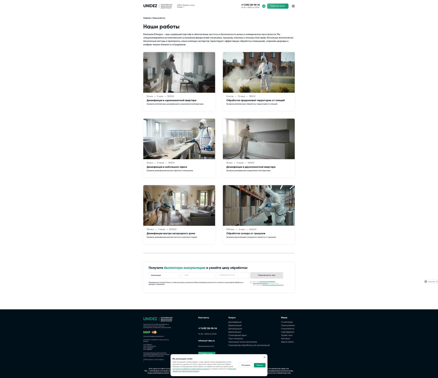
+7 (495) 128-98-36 (250, 5)
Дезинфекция (234, 322)
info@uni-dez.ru (206, 341)
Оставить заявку (207, 354)
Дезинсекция (234, 332)
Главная (147, 18)
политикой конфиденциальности (272, 285)
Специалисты (287, 329)
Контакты (285, 339)
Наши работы (288, 325)
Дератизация (234, 325)
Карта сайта (287, 342)
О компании (287, 322)
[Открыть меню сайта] (293, 6)
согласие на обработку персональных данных (190, 369)
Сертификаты (287, 332)
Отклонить (245, 365)
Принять (260, 365)
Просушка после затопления (242, 342)
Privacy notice (431, 281)
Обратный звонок (278, 6)
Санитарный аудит (237, 335)
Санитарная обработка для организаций (249, 345)
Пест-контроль (235, 339)
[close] (436, 282)
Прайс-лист (287, 335)
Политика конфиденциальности (153, 336)
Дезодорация (235, 329)
